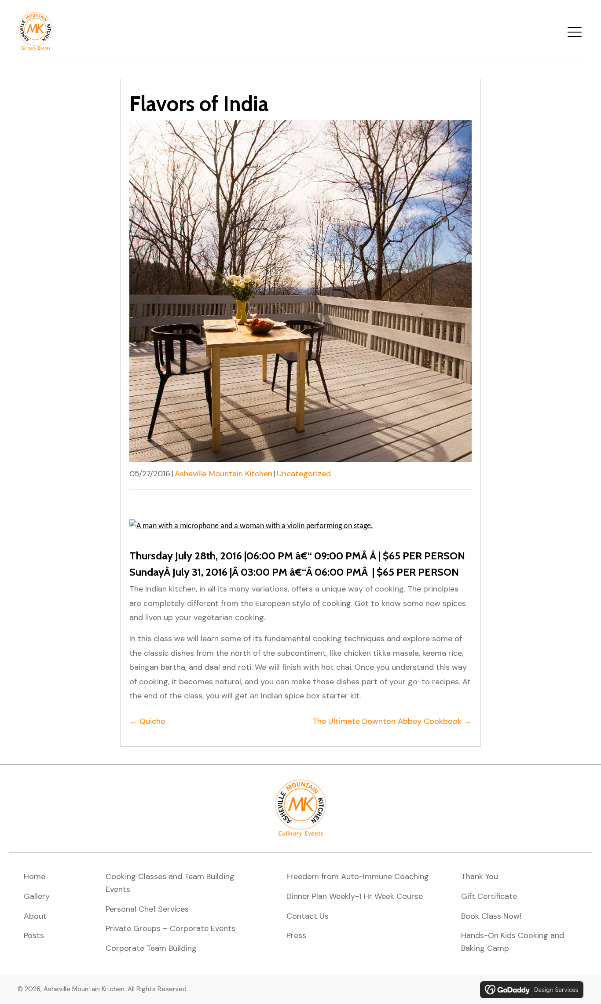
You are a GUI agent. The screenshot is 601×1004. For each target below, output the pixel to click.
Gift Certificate (489, 896)
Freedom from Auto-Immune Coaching (357, 876)
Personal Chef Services (147, 909)
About (35, 916)
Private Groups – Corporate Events (170, 928)
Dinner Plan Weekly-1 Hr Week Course (354, 896)
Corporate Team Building (151, 948)
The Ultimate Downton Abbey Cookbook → (392, 721)
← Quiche (147, 721)
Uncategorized (304, 473)
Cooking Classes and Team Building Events (170, 882)
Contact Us (307, 916)
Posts (34, 935)
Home (34, 876)
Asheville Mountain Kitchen (223, 473)
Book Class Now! (491, 916)
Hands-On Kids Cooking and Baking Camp (512, 941)
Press (296, 935)
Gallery (37, 896)
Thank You (479, 876)
